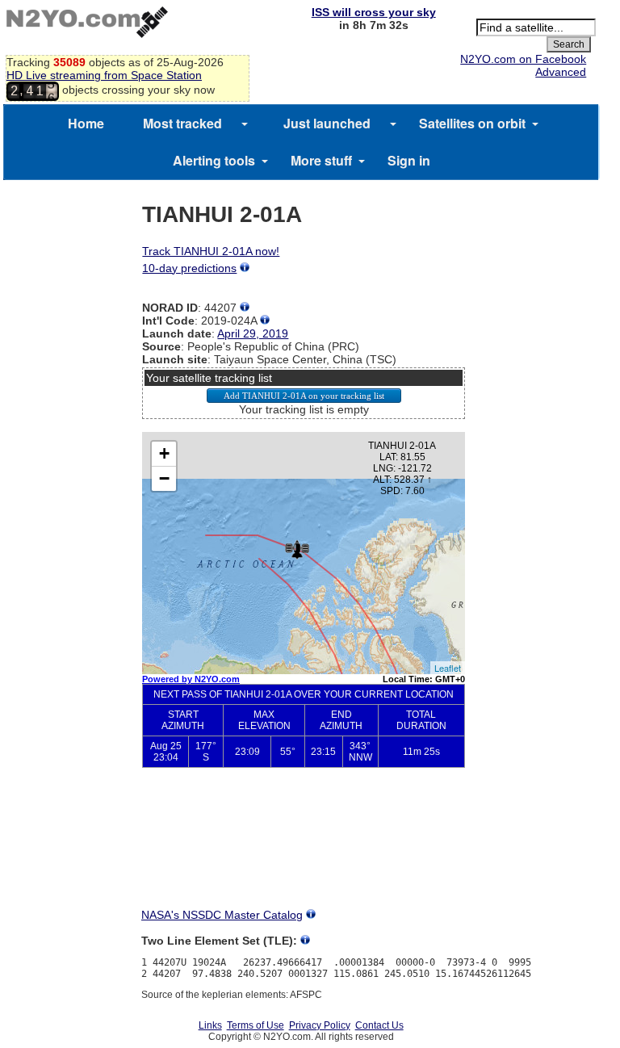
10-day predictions (189, 268)
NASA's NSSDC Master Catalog (222, 914)
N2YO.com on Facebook (523, 58)
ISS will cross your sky (374, 12)
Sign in (409, 160)
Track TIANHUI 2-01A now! (210, 251)
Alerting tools (214, 160)
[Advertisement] (303, 851)
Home (86, 123)
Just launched (327, 123)
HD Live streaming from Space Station (104, 75)
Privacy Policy (319, 1025)
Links (210, 1025)
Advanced (560, 71)
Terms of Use (255, 1025)
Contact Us (379, 1025)
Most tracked (182, 123)
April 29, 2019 (252, 333)
